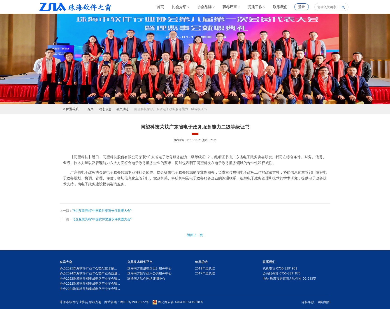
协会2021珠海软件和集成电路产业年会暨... (90, 288)
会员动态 (122, 109)
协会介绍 (179, 6)
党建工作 (255, 6)
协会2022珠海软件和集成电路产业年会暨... (90, 283)
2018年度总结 (205, 268)
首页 (160, 6)
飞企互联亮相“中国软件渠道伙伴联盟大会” (101, 210)
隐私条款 (308, 302)
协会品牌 (205, 6)
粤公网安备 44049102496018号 (180, 302)
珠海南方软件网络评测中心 (146, 278)
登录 (301, 6)
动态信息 (105, 109)
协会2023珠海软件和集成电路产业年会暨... (90, 278)
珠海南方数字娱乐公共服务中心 (149, 273)
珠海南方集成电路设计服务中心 (149, 268)
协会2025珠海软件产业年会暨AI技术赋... (88, 268)
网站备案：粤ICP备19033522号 (126, 302)
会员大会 (66, 262)
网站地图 (324, 302)
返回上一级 (195, 235)
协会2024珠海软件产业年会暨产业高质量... (90, 273)
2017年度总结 (205, 273)
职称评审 (230, 6)
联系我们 (280, 6)
